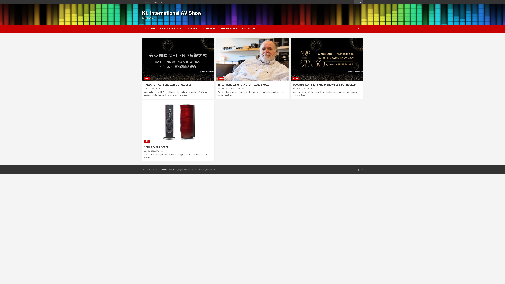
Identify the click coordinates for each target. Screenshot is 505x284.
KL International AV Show (171, 13)
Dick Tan (240, 88)
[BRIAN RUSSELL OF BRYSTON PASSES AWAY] (252, 59)
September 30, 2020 (226, 88)
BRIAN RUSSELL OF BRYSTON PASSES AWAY (243, 84)
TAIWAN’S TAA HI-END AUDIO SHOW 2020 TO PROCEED (324, 84)
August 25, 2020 (299, 88)
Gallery (190, 28)
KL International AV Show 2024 (161, 28)
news (147, 79)
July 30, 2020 (149, 151)
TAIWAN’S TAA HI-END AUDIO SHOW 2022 (167, 84)
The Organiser (229, 28)
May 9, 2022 (149, 88)
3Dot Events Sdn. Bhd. (167, 169)
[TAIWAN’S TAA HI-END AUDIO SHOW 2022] (178, 59)
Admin (158, 88)
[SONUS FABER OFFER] (178, 122)
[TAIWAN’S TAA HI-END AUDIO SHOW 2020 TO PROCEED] (326, 59)
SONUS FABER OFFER (156, 147)
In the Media (209, 28)
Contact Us (248, 28)
